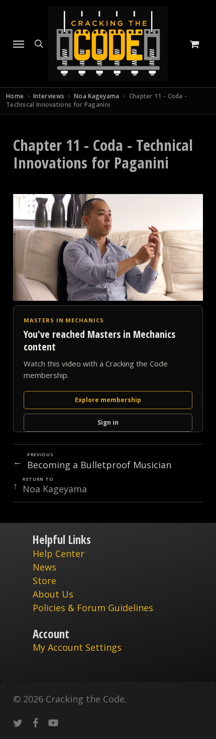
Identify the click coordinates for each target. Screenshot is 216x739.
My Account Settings (77, 647)
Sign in (108, 422)
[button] (18, 44)
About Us (53, 594)
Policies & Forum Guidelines (93, 608)
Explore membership (108, 400)
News (44, 567)
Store (44, 581)
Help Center (58, 553)
